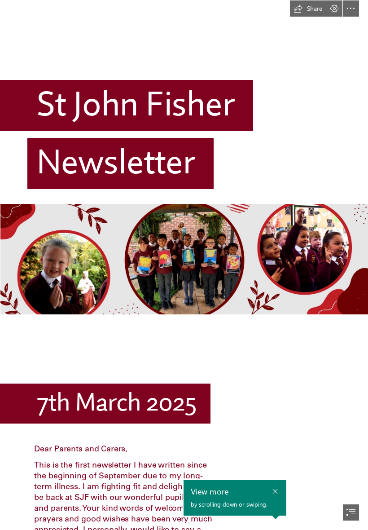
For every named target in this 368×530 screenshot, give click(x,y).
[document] (184, 265)
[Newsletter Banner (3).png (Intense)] (184, 258)
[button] (308, 8)
